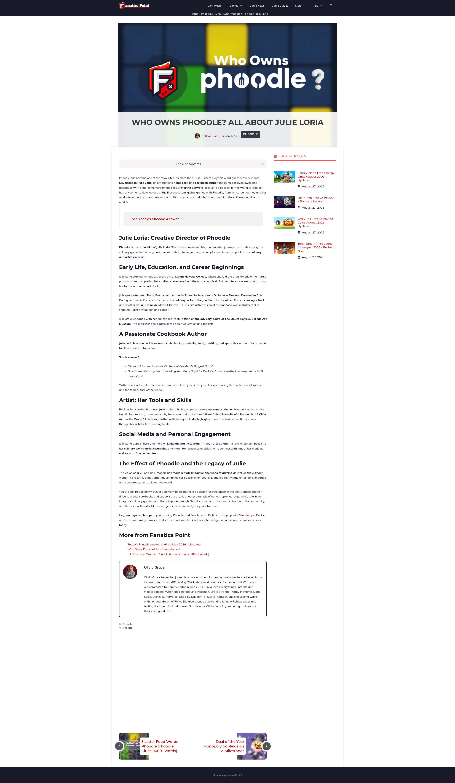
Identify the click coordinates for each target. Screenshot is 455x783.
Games (233, 5)
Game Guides (280, 5)
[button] (331, 5)
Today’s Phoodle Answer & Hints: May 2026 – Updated (164, 544)
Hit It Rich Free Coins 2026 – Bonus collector (316, 199)
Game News (257, 5)
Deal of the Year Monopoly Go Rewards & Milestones (223, 746)
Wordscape (247, 515)
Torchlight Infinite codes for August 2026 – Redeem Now (317, 247)
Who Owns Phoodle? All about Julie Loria (154, 549)
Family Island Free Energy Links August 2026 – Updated (316, 176)
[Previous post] (119, 746)
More (298, 5)
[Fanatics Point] (134, 5)
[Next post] (266, 746)
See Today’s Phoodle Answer (155, 219)
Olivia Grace (211, 135)
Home (194, 13)
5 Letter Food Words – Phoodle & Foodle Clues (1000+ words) (168, 554)
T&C (315, 5)
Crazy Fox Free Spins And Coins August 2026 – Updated (315, 222)
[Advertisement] (193, 673)
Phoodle (206, 13)
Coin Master (215, 5)
